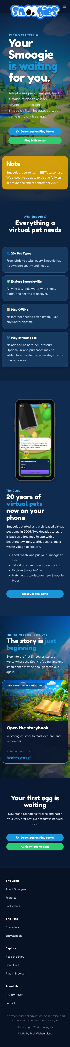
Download (12, 965)
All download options (35, 846)
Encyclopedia (14, 936)
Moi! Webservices (41, 1033)
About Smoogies (16, 889)
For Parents (13, 906)
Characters (12, 927)
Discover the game (35, 594)
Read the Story (15, 957)
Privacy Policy (14, 995)
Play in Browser (35, 140)
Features (11, 898)
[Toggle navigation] (64, 6)
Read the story (17, 757)
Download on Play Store (37, 131)
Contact (10, 1003)
